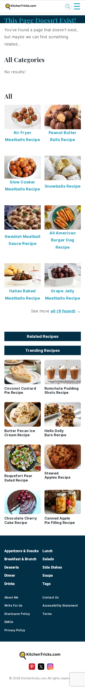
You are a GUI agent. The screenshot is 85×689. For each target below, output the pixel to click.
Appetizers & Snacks (21, 551)
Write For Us (13, 605)
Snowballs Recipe (63, 186)
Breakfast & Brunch (20, 559)
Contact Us (50, 597)
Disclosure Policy (17, 614)
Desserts (11, 567)
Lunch (47, 551)
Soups (47, 575)
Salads (48, 559)
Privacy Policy (14, 630)
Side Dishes (52, 567)
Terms (47, 614)
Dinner (9, 575)
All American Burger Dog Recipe (62, 240)
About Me (11, 597)
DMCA (8, 622)
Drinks (9, 584)
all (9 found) (63, 311)
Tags (46, 584)
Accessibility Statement (60, 605)
